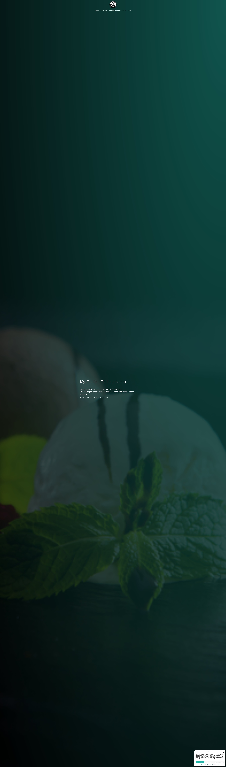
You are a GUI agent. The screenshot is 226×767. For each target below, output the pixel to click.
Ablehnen (209, 761)
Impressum (217, 764)
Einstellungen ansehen (219, 761)
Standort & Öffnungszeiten (114, 10)
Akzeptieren (200, 761)
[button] (223, 752)
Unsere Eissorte (104, 10)
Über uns (124, 10)
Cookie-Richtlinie (204, 764)
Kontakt (129, 10)
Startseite (97, 10)
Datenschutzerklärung (210, 764)
